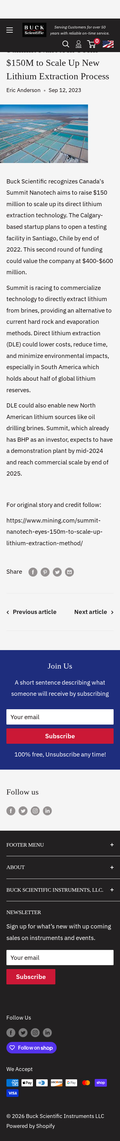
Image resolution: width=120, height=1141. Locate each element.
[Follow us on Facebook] (10, 810)
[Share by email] (69, 572)
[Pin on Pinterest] (45, 572)
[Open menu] (9, 30)
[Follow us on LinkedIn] (47, 810)
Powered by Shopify (30, 1125)
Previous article (35, 612)
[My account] (78, 44)
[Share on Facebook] (32, 572)
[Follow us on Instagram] (35, 810)
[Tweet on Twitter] (57, 572)
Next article (90, 612)
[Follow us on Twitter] (23, 810)
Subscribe (60, 736)
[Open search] (65, 44)
